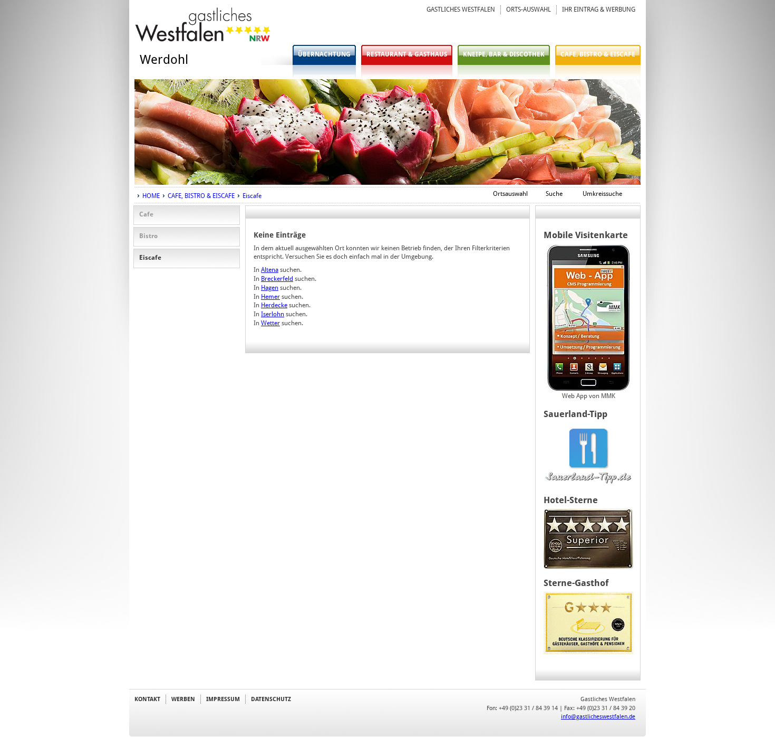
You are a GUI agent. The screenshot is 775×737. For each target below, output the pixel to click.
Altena (269, 269)
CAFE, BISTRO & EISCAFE (597, 54)
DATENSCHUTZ (271, 699)
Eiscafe (252, 196)
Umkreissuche (602, 193)
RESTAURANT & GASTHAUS (406, 54)
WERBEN (183, 699)
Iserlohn (272, 314)
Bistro (148, 236)
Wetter (270, 323)
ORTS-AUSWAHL (528, 9)
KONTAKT (147, 699)
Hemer (270, 296)
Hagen (269, 287)
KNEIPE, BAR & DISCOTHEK (504, 54)
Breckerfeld (277, 278)
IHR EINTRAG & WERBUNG (598, 9)
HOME (151, 196)
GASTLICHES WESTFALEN (461, 9)
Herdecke (274, 305)
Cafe (146, 214)
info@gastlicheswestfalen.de (598, 716)
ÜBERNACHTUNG (324, 54)
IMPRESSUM (223, 699)
